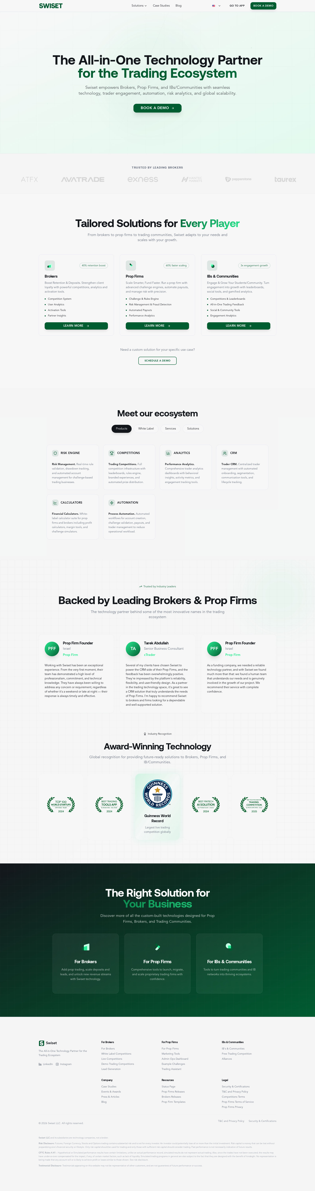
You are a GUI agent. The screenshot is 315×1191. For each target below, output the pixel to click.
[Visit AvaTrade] (39, 179)
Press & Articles (110, 1097)
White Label (146, 428)
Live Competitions (111, 1059)
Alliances (227, 1059)
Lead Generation (111, 1069)
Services (170, 428)
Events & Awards (111, 1092)
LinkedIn (48, 1064)
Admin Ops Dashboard (175, 1059)
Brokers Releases (171, 1097)
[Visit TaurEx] (242, 179)
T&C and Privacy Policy (235, 1092)
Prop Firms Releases (173, 1092)
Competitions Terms (233, 1097)
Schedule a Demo (157, 360)
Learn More (73, 325)
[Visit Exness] (99, 179)
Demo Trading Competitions (117, 1064)
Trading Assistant (171, 1069)
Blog (179, 5)
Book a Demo (263, 6)
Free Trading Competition (237, 1054)
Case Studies (161, 5)
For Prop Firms (170, 1048)
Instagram (66, 1064)
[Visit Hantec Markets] (148, 179)
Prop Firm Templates (173, 1102)
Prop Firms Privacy (232, 1107)
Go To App (237, 6)
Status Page (168, 1086)
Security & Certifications (236, 1086)
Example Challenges (173, 1064)
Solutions (193, 428)
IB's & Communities (233, 1048)
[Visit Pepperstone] (195, 179)
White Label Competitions (116, 1054)
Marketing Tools (171, 1054)
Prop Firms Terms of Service (238, 1102)
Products (121, 428)
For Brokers (108, 1048)
